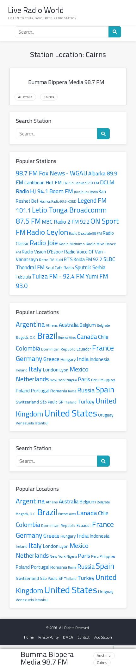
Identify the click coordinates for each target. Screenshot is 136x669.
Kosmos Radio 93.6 (53, 201)
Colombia (28, 348)
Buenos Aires (67, 337)
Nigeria (71, 380)
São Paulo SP (51, 402)
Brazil (47, 336)
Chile (103, 337)
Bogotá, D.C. (26, 337)
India (83, 359)
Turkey (86, 401)
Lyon (64, 369)
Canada (87, 337)
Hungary (68, 359)
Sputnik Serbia (90, 267)
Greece (51, 359)
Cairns (49, 97)
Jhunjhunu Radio (86, 192)
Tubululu (23, 277)
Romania (58, 390)
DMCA (68, 637)
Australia (25, 97)
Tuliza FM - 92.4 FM (58, 276)
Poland (23, 390)
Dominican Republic (58, 349)
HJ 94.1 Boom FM (51, 191)
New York (57, 380)
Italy (35, 368)
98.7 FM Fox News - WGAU (51, 173)
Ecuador (84, 349)
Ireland (22, 370)
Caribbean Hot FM (43, 182)
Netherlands (32, 379)
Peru (95, 380)
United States (70, 413)
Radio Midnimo (72, 243)
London (51, 369)
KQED (72, 201)
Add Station (103, 637)
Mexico (79, 369)
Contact (83, 637)
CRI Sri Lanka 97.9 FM (81, 183)
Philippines (107, 380)
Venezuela (25, 423)
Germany (29, 358)
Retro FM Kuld (51, 259)
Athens (52, 325)
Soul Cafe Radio (60, 268)
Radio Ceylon (47, 232)
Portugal (40, 390)
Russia (86, 390)
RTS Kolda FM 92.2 (83, 259)
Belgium (88, 325)
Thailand (70, 402)
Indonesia (99, 359)
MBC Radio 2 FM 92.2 (66, 221)
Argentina (30, 324)
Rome (72, 391)
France (103, 348)
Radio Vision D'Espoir (42, 251)
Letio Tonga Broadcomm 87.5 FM (61, 215)
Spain (105, 389)
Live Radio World (36, 10)
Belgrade (103, 325)
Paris (84, 379)
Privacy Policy (48, 637)
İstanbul (41, 423)
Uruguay (106, 415)
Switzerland (27, 401)
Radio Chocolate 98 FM (85, 233)
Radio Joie (44, 242)
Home (29, 637)
